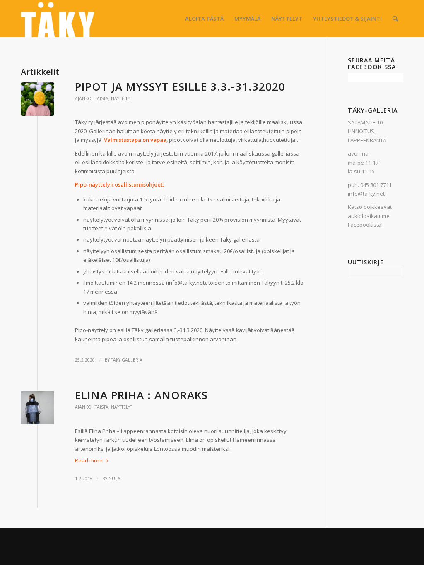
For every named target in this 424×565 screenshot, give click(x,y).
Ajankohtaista (91, 98)
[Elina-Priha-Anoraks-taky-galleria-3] (37, 407)
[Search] (395, 18)
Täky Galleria (126, 360)
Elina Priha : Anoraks (141, 395)
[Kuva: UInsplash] (37, 99)
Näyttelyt (121, 98)
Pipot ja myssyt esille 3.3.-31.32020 (180, 86)
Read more (89, 460)
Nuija (114, 478)
